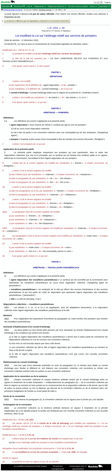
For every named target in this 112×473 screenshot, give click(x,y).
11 (3, 199)
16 (3, 423)
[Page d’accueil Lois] (2, 10)
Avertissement (29, 466)
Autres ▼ (93, 6)
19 (3, 461)
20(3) (6, 408)
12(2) (4, 228)
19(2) (6, 365)
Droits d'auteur (41, 466)
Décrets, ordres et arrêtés (78, 6)
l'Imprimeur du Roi (12, 17)
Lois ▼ (29, 6)
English (107, 2)
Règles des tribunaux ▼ (57, 6)
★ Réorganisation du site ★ (13, 10)
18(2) (6, 319)
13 (3, 236)
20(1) (6, 379)
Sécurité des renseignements (57, 467)
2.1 (5, 121)
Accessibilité (19, 466)
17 (5, 276)
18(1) (6, 307)
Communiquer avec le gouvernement (78, 467)
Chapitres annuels (45, 10)
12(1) (4, 212)
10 (3, 187)
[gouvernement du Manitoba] (8, 2)
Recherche (18, 6)
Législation (6, 6)
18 (3, 452)
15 (3, 256)
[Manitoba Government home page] (95, 466)
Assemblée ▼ (104, 6)
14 (3, 243)
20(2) (6, 399)
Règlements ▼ (40, 6)
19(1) (6, 330)
